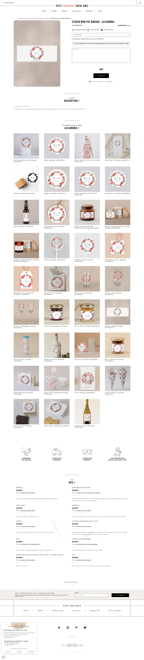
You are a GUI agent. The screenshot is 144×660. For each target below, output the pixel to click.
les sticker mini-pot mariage (27, 492)
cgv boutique (76, 610)
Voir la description (77, 25)
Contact (100, 11)
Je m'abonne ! (120, 595)
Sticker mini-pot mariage (43, 18)
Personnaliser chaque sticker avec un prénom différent (89, 39)
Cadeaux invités (23, 18)
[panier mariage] (140, 3)
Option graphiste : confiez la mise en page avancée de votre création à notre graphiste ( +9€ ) (102, 43)
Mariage (54, 11)
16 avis (128, 25)
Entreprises (89, 11)
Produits (44, 11)
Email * (77, 592)
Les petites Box (76, 11)
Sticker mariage (32, 18)
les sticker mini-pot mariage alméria (29, 544)
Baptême (64, 11)
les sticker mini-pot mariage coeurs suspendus (88, 492)
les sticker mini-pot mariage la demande (86, 544)
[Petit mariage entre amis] (72, 6)
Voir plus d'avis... (72, 582)
